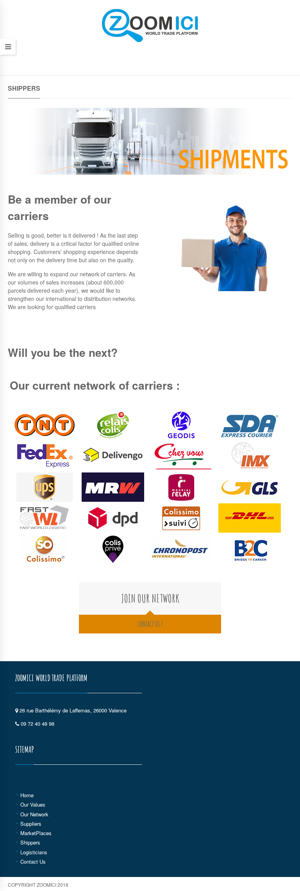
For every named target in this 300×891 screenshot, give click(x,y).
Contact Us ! (150, 624)
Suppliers (30, 823)
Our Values (32, 804)
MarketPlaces (36, 833)
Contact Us (33, 861)
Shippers (30, 842)
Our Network (34, 814)
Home (27, 795)
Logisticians (33, 852)
